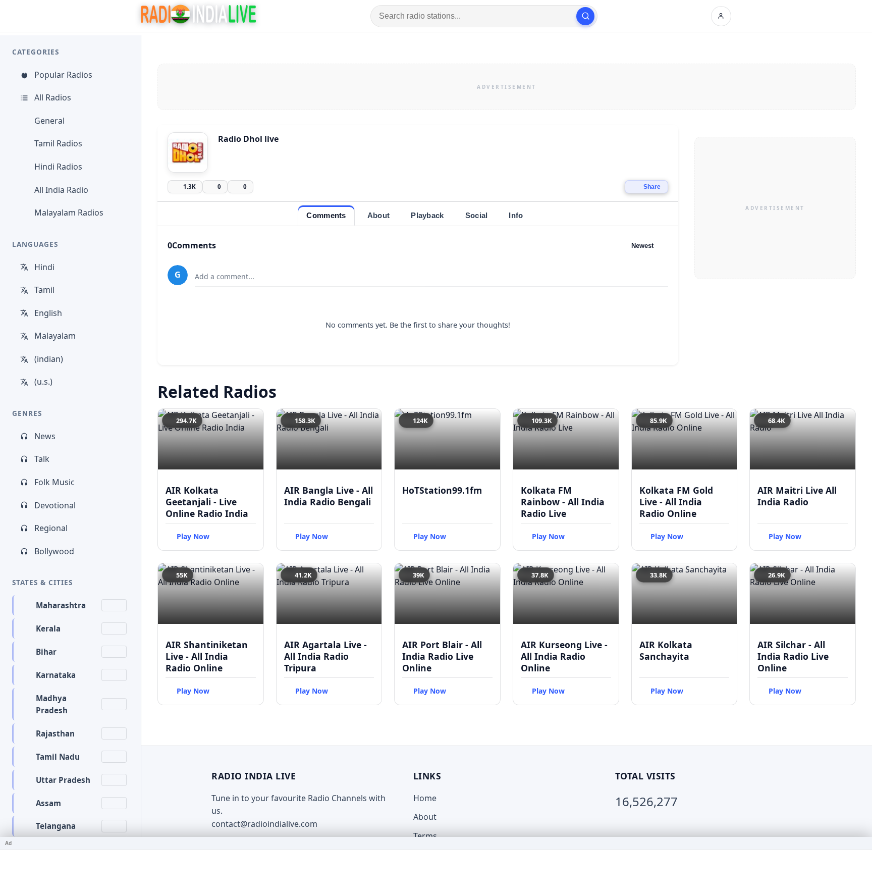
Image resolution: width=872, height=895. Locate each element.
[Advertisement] (506, 87)
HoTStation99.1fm (442, 490)
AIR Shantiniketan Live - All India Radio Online (207, 656)
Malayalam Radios (68, 212)
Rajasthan (55, 733)
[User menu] (721, 16)
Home (425, 798)
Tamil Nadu (58, 757)
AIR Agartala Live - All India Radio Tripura (325, 656)
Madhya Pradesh (52, 704)
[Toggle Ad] (860, 843)
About (425, 816)
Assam (48, 803)
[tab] (326, 215)
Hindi (44, 267)
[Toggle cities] (114, 605)
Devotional (55, 505)
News (45, 436)
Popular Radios (63, 74)
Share (652, 187)
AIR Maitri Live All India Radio (797, 496)
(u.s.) (43, 381)
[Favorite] (251, 421)
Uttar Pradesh (63, 780)
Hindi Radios (58, 166)
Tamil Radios (58, 143)
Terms (425, 835)
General (49, 120)
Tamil (44, 289)
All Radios (52, 97)
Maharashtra (61, 605)
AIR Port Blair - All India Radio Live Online (442, 656)
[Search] (585, 16)
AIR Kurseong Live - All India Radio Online (564, 656)
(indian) (48, 358)
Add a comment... (224, 276)
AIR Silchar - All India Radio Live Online (793, 656)
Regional (51, 528)
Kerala (48, 628)
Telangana (56, 826)
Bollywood (54, 551)
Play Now (193, 536)
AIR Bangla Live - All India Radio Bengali (328, 496)
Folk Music (54, 482)
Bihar (46, 652)
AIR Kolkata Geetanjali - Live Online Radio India (207, 501)
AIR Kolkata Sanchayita (665, 650)
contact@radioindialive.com (264, 823)
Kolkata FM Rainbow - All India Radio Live (563, 501)
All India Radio (61, 189)
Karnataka (56, 675)
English (48, 313)
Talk (41, 458)
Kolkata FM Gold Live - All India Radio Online (676, 501)
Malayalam (55, 335)
